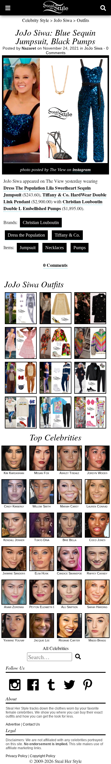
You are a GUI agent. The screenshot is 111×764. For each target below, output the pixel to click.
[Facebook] (33, 693)
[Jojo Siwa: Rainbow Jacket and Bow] (90, 343)
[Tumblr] (51, 693)
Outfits (83, 20)
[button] (8, 8)
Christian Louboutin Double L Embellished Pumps (52, 205)
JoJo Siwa (63, 20)
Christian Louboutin (41, 222)
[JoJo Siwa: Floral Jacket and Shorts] (55, 343)
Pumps (79, 247)
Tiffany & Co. (67, 235)
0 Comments (55, 265)
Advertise (13, 724)
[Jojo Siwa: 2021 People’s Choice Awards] (20, 343)
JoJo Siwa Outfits (34, 284)
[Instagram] (15, 693)
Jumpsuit (28, 247)
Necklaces (54, 247)
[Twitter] (69, 693)
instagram (82, 169)
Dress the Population (26, 235)
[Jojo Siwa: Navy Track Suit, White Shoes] (55, 377)
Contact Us (31, 724)
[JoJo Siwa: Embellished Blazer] (90, 308)
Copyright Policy (42, 756)
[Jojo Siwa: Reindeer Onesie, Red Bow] (20, 377)
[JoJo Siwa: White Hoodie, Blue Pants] (20, 412)
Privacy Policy (16, 756)
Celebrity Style (35, 20)
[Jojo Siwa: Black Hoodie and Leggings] (90, 377)
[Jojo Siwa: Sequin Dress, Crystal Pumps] (20, 308)
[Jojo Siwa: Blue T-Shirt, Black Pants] (55, 412)
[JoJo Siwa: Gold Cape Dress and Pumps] (55, 308)
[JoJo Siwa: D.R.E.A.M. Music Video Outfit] (90, 412)
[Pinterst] (88, 693)
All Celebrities (56, 648)
